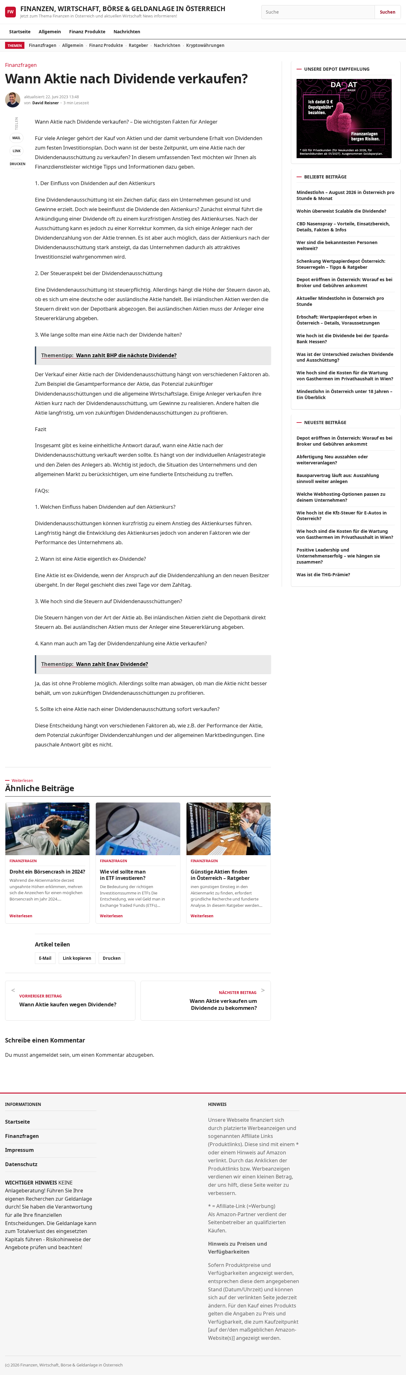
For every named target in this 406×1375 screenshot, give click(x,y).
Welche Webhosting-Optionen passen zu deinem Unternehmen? (341, 497)
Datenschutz (21, 1164)
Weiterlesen (21, 916)
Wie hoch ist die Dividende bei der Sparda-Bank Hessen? (343, 338)
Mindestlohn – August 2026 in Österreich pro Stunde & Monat (346, 195)
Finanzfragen (42, 45)
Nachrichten (127, 32)
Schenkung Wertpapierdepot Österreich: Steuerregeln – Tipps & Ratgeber (341, 264)
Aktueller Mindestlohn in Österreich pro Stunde (340, 301)
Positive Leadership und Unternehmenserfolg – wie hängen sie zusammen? (338, 556)
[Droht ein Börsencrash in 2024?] (47, 829)
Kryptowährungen (205, 45)
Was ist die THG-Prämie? (323, 574)
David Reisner (45, 103)
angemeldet (43, 1054)
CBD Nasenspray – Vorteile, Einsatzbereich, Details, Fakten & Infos (343, 227)
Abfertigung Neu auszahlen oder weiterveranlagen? (332, 460)
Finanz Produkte (87, 32)
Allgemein (50, 32)
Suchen (388, 12)
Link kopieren (77, 958)
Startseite (19, 32)
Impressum (19, 1149)
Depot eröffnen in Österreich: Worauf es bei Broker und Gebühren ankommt (344, 282)
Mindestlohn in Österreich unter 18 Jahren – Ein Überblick (344, 394)
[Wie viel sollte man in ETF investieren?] (138, 829)
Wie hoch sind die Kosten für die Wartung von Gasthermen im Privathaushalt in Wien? (345, 376)
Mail (16, 138)
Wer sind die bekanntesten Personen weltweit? (337, 245)
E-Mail (45, 958)
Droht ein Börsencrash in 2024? (47, 871)
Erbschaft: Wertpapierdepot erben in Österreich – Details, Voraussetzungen (338, 320)
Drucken (16, 164)
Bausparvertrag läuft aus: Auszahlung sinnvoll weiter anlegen (338, 478)
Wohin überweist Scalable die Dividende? (341, 211)
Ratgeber (138, 45)
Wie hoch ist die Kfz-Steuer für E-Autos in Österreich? (342, 516)
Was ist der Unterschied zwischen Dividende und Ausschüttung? (345, 357)
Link (17, 151)
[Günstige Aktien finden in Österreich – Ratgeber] (229, 829)
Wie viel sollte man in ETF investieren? (123, 874)
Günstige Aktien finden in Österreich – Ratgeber (220, 874)
